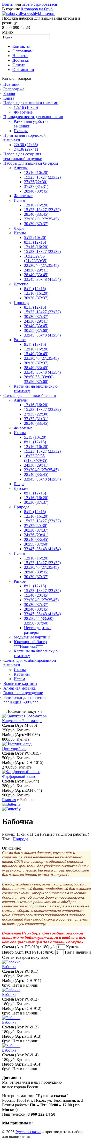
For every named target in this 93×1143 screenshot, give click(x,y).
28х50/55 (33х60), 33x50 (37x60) (39, 379)
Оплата (18, 65)
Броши (9, 93)
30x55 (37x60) (36, 330)
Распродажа (13, 89)
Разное (20, 340)
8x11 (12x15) (35, 288)
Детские (21, 284)
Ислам (19, 200)
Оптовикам (22, 51)
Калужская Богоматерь (22, 720)
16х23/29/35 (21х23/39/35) (35, 258)
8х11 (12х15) (35, 344)
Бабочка (9, 966)
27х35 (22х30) (36, 414)
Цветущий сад (14, 748)
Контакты (21, 46)
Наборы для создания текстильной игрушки (22, 156)
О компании (23, 69)
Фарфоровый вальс (19, 776)
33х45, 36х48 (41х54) (42, 279)
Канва (8, 98)
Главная (9, 799)
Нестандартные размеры (37, 630)
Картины (22, 674)
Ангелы (21, 168)
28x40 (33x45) (36, 214)
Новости (20, 55)
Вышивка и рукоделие (23, 693)
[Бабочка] (11, 804)
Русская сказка (28, 1132)
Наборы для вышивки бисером (30, 163)
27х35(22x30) (35, 525)
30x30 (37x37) (36, 223)
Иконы (20, 233)
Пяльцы (21, 131)
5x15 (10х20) (35, 237)
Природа (21, 302)
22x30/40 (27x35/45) (41, 265)
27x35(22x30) (35, 182)
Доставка (20, 60)
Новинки (11, 84)
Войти (7, 4)
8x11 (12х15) (35, 242)
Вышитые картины (20, 683)
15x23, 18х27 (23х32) (42, 177)
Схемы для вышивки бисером (29, 395)
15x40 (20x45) (36, 353)
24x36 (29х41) (36, 465)
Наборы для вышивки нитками (30, 103)
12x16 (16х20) (36, 205)
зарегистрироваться (39, 4)
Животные (23, 112)
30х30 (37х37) (36, 316)
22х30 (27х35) (26, 144)
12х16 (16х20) (36, 172)
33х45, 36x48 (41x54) (42, 549)
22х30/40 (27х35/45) (41, 219)
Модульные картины (32, 637)
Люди (19, 228)
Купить (23, 730)
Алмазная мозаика (19, 688)
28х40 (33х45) (36, 191)
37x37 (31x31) (36, 186)
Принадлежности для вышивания (33, 117)
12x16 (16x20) (26, 107)
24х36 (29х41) (26, 149)
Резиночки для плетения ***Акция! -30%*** (25, 699)
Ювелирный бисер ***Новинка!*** (30, 644)
